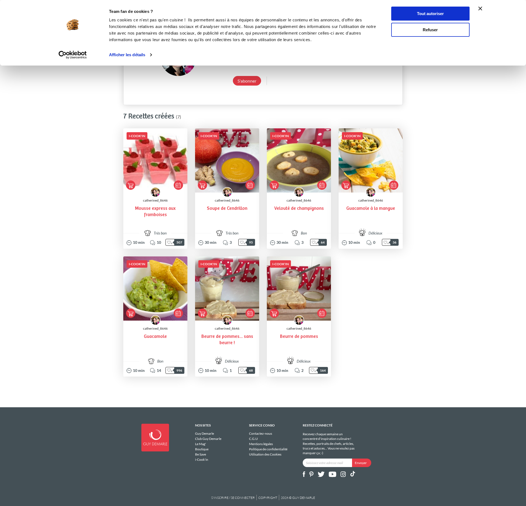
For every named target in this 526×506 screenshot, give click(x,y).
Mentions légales (261, 444)
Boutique (201, 449)
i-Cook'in (201, 459)
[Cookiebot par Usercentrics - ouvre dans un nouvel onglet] (73, 55)
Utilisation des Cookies (265, 454)
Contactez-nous (260, 434)
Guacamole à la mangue (370, 208)
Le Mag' (200, 444)
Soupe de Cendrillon (227, 208)
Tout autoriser (430, 13)
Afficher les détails (127, 54)
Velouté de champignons (299, 208)
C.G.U (253, 439)
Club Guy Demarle (208, 439)
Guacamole (155, 336)
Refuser (430, 29)
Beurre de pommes (299, 336)
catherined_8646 (155, 200)
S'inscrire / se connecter (233, 498)
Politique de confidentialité (268, 449)
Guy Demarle (204, 434)
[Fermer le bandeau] (480, 8)
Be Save (200, 454)
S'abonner (247, 80)
